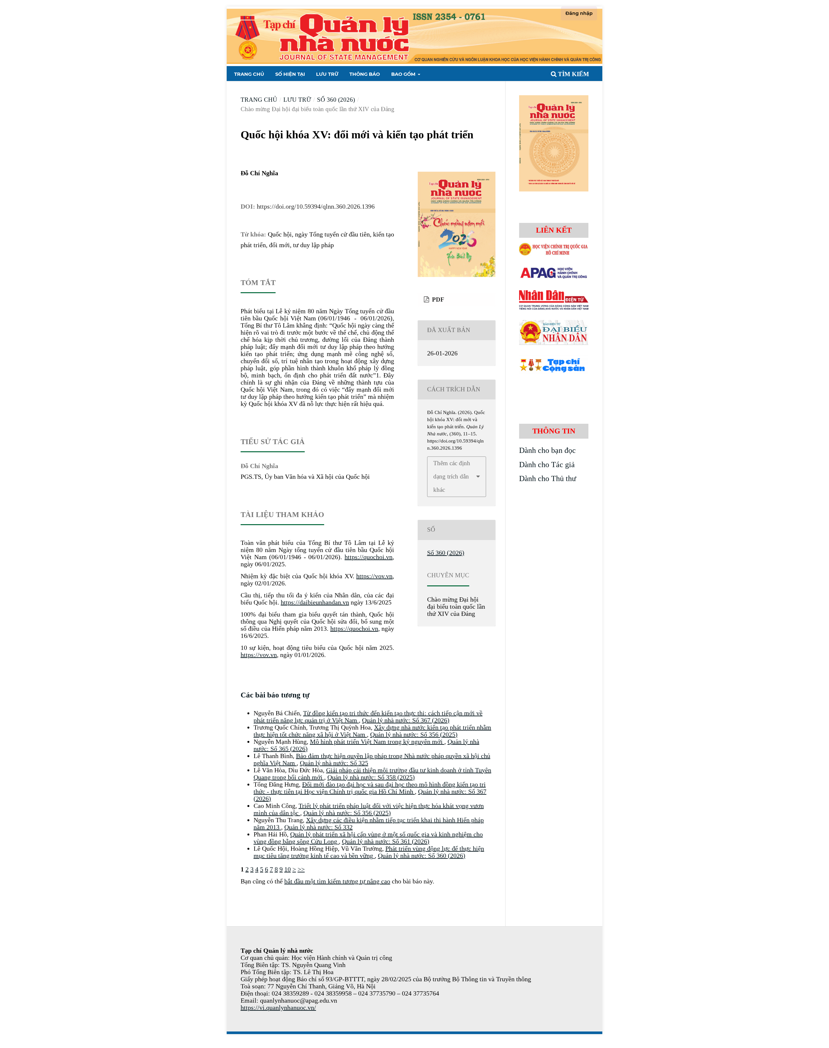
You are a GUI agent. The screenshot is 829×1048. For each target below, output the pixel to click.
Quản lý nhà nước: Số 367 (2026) (405, 720)
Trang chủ (249, 74)
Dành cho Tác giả (547, 464)
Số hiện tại (290, 74)
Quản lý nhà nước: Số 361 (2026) (385, 841)
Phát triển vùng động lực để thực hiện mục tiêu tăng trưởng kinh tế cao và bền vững (369, 852)
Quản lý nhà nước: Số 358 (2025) (371, 777)
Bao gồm (404, 74)
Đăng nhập (579, 13)
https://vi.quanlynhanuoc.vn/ (278, 1007)
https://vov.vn (374, 576)
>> (301, 869)
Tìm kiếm (572, 74)
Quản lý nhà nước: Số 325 (334, 762)
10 (287, 869)
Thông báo (364, 74)
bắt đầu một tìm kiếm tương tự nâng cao (337, 881)
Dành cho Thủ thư (547, 478)
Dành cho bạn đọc (547, 450)
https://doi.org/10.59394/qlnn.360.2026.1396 (316, 206)
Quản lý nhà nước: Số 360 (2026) (421, 855)
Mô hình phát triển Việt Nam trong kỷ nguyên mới (377, 741)
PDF (437, 299)
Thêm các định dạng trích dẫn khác (451, 476)
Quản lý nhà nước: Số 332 (318, 827)
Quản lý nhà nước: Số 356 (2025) (414, 734)
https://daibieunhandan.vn (315, 602)
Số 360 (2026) (336, 99)
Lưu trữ (327, 74)
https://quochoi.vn (368, 556)
